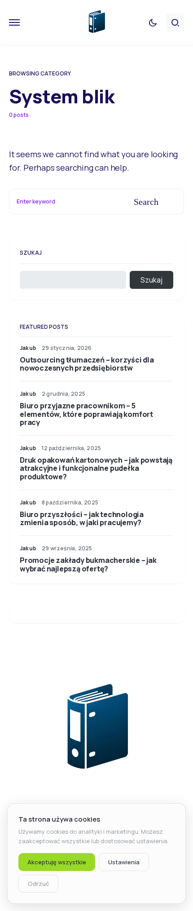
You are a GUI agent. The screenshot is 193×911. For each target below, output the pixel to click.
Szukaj (31, 252)
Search (146, 202)
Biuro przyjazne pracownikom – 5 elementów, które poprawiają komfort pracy (86, 414)
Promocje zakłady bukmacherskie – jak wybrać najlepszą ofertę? (88, 564)
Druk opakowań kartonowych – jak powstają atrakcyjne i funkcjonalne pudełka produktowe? (96, 468)
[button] (14, 22)
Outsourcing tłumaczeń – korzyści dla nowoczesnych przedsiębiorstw (87, 364)
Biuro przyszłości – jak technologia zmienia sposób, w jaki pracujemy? (82, 518)
